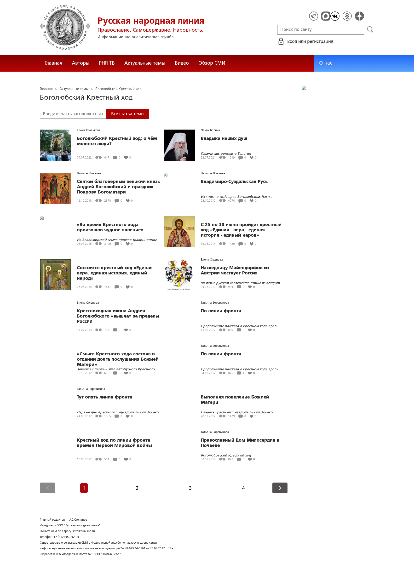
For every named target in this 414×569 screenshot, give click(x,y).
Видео (182, 63)
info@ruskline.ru (84, 531)
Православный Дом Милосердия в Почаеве (240, 443)
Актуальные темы (144, 63)
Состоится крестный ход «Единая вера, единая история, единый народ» (115, 273)
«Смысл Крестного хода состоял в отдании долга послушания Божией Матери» (118, 359)
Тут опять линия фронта (104, 397)
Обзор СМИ (211, 63)
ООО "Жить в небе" (107, 554)
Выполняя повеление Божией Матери (235, 400)
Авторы (80, 63)
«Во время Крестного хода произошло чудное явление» (110, 227)
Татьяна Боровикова (215, 302)
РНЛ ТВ (107, 63)
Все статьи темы (127, 113)
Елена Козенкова (89, 130)
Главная (53, 63)
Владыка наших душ (224, 138)
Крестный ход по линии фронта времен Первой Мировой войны (114, 443)
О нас (325, 63)
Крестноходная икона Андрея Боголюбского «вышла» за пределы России (118, 316)
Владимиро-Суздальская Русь (234, 181)
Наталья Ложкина (89, 173)
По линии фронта (221, 310)
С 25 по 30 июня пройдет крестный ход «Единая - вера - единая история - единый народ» (241, 230)
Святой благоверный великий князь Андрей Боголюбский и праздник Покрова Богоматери (118, 186)
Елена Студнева (212, 259)
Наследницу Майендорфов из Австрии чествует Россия (235, 270)
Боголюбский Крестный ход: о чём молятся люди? (117, 141)
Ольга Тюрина (210, 130)
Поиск (370, 29)
